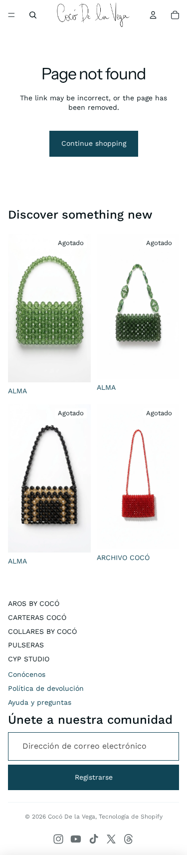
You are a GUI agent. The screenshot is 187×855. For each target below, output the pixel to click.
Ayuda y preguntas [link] (39, 702)
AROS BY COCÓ (33, 603)
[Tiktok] (94, 839)
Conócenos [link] (26, 674)
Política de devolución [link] (46, 688)
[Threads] (129, 839)
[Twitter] (111, 839)
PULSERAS (26, 645)
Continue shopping (93, 143)
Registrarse (94, 777)
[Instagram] (58, 839)
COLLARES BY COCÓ (42, 631)
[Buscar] (33, 15)
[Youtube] (76, 839)
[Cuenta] (153, 15)
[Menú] (11, 14)
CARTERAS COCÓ (37, 617)
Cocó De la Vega (71, 816)
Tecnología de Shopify (131, 816)
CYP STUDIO (28, 659)
